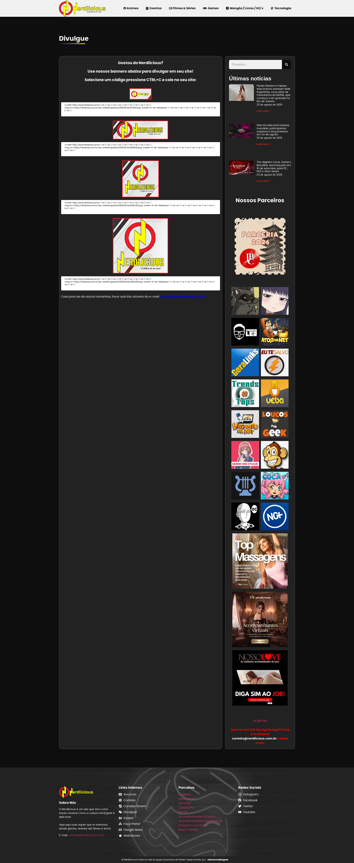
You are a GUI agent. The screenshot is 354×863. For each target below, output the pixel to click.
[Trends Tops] (245, 393)
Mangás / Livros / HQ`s (246, 8)
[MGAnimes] (275, 301)
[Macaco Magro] (275, 455)
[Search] (286, 64)
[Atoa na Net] (275, 332)
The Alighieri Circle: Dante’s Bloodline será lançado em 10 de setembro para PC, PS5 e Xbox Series (274, 166)
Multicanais (186, 799)
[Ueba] (275, 393)
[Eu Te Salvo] (275, 363)
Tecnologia (282, 8)
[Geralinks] (245, 363)
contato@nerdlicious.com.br (182, 296)
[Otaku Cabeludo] (245, 517)
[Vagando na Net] (245, 424)
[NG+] (275, 517)
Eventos (155, 8)
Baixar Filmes (188, 830)
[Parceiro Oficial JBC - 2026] (260, 245)
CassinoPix (186, 807)
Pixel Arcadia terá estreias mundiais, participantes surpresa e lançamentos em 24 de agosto (273, 129)
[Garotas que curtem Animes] (275, 486)
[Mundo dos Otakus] (245, 455)
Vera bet (184, 803)
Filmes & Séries (184, 8)
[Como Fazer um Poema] (245, 486)
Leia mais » (264, 110)
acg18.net (260, 721)
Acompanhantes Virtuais (196, 816)
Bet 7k (182, 812)
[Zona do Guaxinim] (245, 301)
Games (213, 8)
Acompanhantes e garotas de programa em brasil (200, 823)
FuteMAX (184, 794)
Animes (132, 8)
